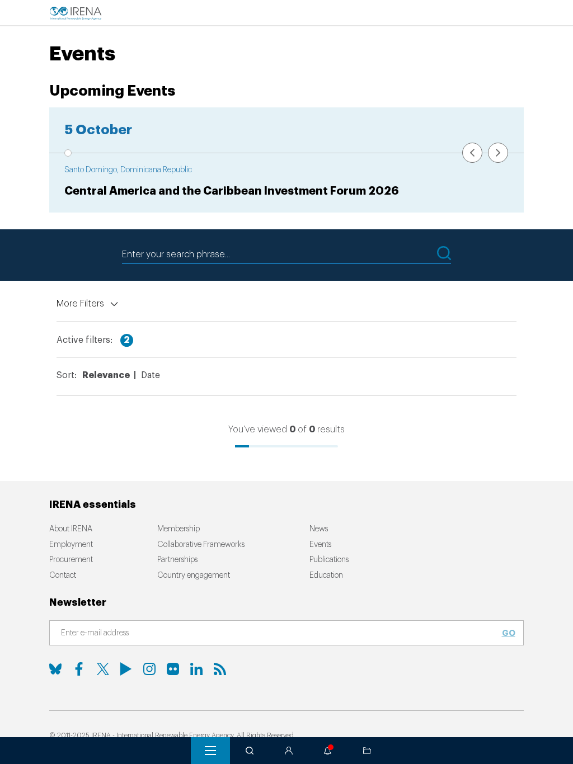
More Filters (80, 303)
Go (508, 633)
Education (326, 575)
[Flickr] (173, 669)
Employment (71, 545)
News (318, 529)
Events (320, 545)
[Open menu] (210, 750)
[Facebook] (79, 669)
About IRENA (70, 529)
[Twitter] (102, 669)
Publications (329, 560)
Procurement (71, 560)
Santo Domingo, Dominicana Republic (128, 170)
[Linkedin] (196, 669)
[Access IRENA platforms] (288, 750)
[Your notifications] (327, 750)
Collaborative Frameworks (201, 545)
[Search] (249, 750)
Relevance (106, 375)
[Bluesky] (55, 669)
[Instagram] (149, 669)
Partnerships (177, 560)
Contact (62, 575)
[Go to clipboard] (367, 750)
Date (150, 375)
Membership (178, 529)
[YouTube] (126, 669)
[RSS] (220, 669)
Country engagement (193, 575)
